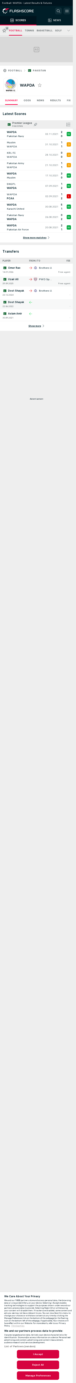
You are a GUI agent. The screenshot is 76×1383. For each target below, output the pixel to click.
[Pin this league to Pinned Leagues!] (35, 124)
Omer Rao (14, 268)
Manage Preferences (38, 1375)
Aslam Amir (15, 313)
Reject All (38, 1364)
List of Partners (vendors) (19, 1346)
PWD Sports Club (50, 279)
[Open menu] (67, 11)
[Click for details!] (36, 134)
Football (15, 70)
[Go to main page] (21, 11)
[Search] (58, 11)
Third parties (17, 1326)
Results (55, 100)
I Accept (38, 1354)
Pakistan (39, 70)
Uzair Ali (13, 279)
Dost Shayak (16, 290)
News (40, 100)
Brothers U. (45, 268)
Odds (27, 100)
